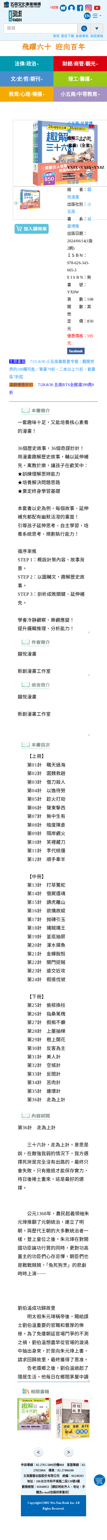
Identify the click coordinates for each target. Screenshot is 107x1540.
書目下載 (67, 36)
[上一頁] (16, 202)
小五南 (73, 123)
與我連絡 (96, 36)
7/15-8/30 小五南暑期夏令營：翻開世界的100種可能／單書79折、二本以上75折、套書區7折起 (52, 369)
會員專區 (82, 36)
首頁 (56, 36)
